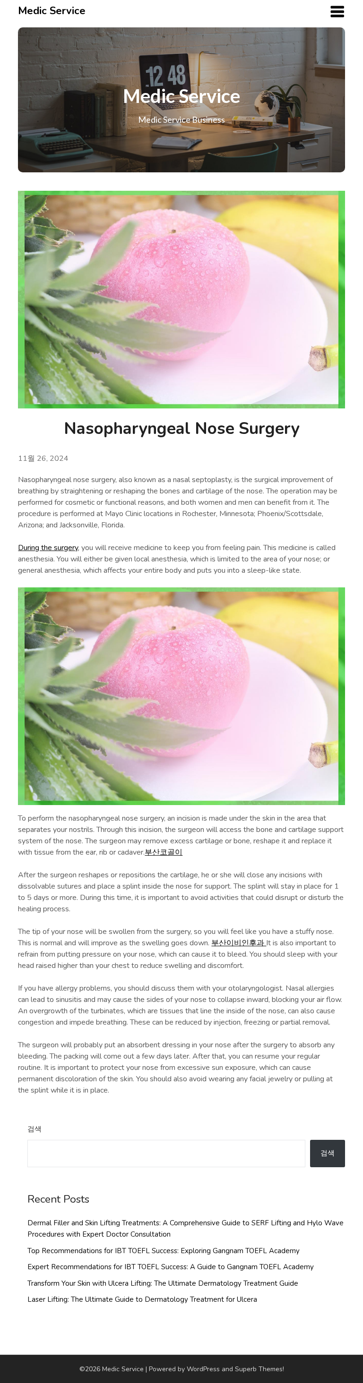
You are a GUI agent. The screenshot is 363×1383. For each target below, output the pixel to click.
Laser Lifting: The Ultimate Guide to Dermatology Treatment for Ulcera (142, 1299)
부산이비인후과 (238, 943)
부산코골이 (163, 852)
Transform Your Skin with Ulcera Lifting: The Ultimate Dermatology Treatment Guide (162, 1283)
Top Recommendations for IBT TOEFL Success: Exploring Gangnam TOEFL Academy (163, 1251)
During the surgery (48, 548)
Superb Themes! (259, 1369)
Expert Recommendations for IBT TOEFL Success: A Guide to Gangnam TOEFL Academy (170, 1267)
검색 (34, 1129)
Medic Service (52, 11)
